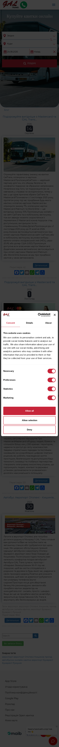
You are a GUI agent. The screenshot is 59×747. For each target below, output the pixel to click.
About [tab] (48, 323)
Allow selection (29, 420)
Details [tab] (29, 323)
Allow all (29, 411)
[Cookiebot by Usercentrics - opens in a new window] (38, 315)
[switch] (52, 380)
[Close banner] (55, 315)
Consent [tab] (10, 323)
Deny (29, 429)
